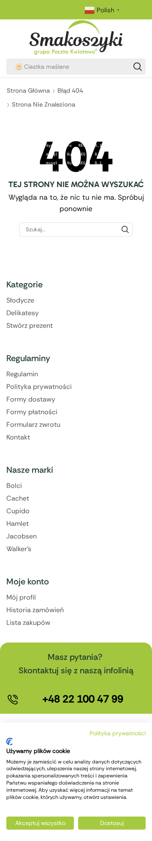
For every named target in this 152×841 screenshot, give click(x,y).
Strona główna (28, 90)
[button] (82, 699)
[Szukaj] (137, 66)
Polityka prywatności (118, 733)
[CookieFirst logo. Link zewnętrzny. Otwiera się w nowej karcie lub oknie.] (9, 741)
